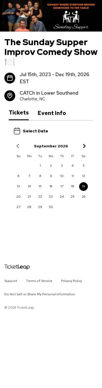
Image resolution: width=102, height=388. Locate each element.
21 (29, 196)
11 (73, 176)
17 (61, 186)
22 (40, 196)
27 (18, 207)
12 (83, 176)
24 (62, 196)
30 (51, 207)
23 (51, 196)
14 (29, 186)
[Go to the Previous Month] (18, 146)
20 (18, 196)
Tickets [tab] (19, 112)
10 (62, 176)
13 (18, 186)
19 (83, 186)
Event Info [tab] (52, 113)
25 (73, 196)
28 (29, 207)
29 (40, 207)
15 (40, 186)
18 (72, 186)
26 (83, 196)
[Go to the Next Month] (84, 146)
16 (51, 186)
